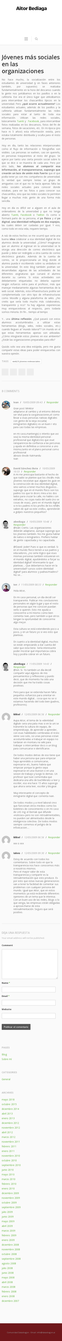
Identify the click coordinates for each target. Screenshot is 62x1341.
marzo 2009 (8, 1230)
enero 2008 (8, 1296)
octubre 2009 (9, 1202)
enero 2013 (8, 1118)
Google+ (21, 372)
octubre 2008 (9, 1254)
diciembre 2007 (10, 1300)
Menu (26, 40)
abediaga (19, 521)
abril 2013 (7, 1113)
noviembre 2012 (11, 1127)
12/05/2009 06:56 (34, 714)
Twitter (40, 214)
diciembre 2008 (10, 1244)
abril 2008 (7, 1282)
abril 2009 (7, 1226)
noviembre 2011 (11, 1141)
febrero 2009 (9, 1235)
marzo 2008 (8, 1286)
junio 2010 (8, 1169)
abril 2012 (7, 1132)
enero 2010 (8, 1188)
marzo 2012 (8, 1137)
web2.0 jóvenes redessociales (26, 361)
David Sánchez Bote (25, 468)
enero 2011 (8, 1151)
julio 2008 (7, 1268)
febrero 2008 (9, 1291)
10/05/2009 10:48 (39, 521)
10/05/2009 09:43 (33, 402)
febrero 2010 (9, 1183)
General (6, 1079)
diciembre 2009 (10, 1193)
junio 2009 (8, 1216)
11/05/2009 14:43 (39, 663)
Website (7, 1009)
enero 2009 (8, 1240)
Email (6, 996)
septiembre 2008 (11, 1258)
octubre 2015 (9, 1104)
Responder (52, 402)
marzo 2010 (8, 1179)
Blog (4, 1054)
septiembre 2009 (11, 1207)
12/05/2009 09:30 (34, 853)
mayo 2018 (8, 1099)
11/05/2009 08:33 (31, 584)
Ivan (16, 402)
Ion (15, 584)
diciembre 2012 (10, 1123)
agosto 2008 (9, 1263)
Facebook (33, 121)
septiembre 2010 (11, 1165)
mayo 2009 (8, 1221)
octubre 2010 (9, 1160)
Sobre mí (7, 1059)
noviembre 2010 (11, 1155)
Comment (7, 945)
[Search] (36, 39)
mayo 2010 (8, 1174)
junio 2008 (8, 1272)
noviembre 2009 (11, 1197)
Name (6, 982)
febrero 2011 (9, 1146)
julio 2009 (7, 1212)
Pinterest (30, 372)
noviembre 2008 (11, 1249)
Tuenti (20, 121)
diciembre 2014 (10, 1109)
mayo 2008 (8, 1277)
